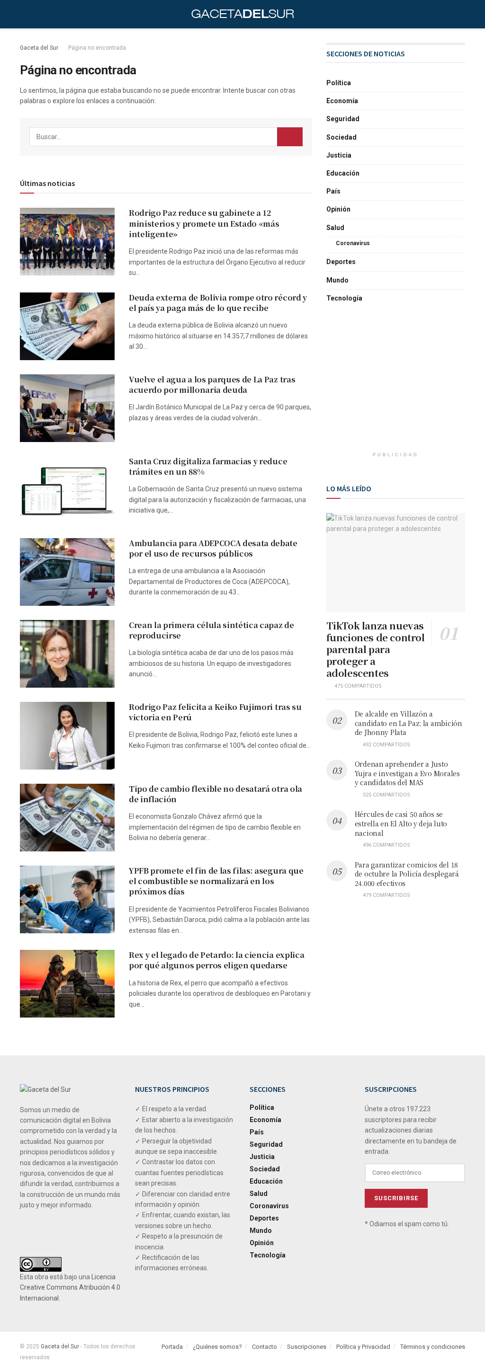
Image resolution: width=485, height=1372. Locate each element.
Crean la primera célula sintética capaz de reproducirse (211, 630)
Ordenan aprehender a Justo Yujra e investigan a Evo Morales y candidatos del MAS (407, 773)
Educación (342, 173)
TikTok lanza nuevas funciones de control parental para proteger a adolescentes (375, 649)
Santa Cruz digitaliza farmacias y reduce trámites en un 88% (208, 466)
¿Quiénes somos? (217, 1346)
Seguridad (342, 119)
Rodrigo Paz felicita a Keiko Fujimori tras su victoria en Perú (215, 712)
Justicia (338, 155)
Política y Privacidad (363, 1346)
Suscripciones (306, 1346)
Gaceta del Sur (39, 47)
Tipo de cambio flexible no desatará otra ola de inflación (215, 794)
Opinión (338, 209)
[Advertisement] (397, 385)
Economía (342, 101)
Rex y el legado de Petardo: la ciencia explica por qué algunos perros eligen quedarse (216, 960)
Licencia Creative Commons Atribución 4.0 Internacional (70, 1287)
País (333, 191)
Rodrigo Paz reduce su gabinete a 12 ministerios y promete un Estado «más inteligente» (204, 223)
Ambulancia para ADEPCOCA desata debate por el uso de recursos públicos (213, 548)
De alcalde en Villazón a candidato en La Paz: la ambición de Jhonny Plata (408, 723)
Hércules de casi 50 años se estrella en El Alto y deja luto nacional (401, 823)
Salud (335, 227)
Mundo (337, 280)
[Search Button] (290, 136)
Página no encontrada (97, 47)
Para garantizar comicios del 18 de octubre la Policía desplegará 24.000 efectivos (407, 874)
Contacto (264, 1346)
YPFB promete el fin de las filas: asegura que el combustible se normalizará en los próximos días (216, 881)
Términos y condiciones (432, 1346)
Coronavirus (353, 243)
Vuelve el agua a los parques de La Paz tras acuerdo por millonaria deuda (212, 384)
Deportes (341, 262)
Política (338, 83)
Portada (172, 1346)
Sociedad (341, 137)
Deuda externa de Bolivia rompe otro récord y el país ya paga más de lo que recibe (218, 302)
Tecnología (344, 298)
